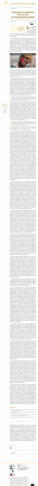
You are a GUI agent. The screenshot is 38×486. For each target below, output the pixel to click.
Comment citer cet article (4, 108)
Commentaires (5, 111)
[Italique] (14, 450)
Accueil (11, 7)
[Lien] (21, 450)
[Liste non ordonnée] (18, 450)
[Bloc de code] (20, 450)
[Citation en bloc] (19, 450)
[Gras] (13, 450)
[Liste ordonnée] (17, 450)
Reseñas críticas (20, 7)
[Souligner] (15, 450)
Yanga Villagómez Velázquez (23, 19)
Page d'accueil (5, 112)
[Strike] (16, 450)
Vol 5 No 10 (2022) (14, 7)
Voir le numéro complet (4, 105)
